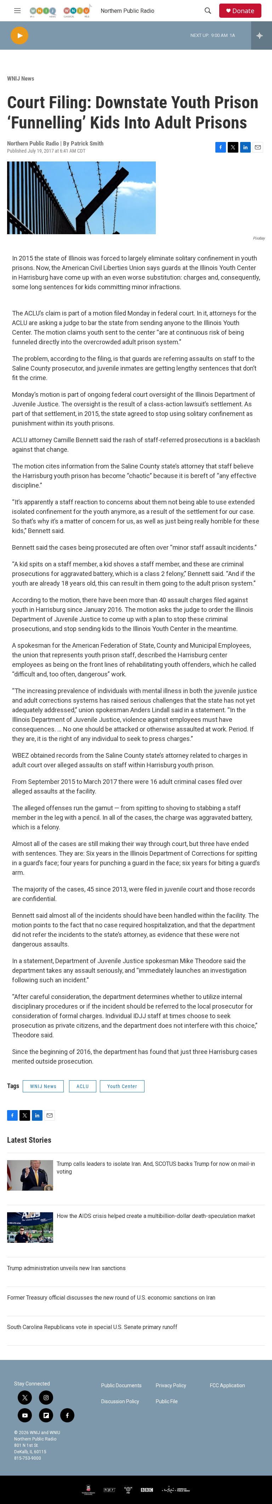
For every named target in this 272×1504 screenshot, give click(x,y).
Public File (167, 1401)
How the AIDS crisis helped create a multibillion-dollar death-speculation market (156, 1216)
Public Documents (121, 1385)
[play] (19, 36)
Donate (243, 11)
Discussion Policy (120, 1401)
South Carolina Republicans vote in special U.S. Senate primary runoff (92, 1327)
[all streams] (261, 35)
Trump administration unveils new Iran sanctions (66, 1268)
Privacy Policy (171, 1385)
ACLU (82, 1086)
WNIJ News (20, 78)
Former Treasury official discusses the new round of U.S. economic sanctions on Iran (111, 1297)
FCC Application (227, 1385)
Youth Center (122, 1086)
